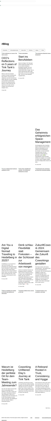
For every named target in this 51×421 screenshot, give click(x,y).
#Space (36, 50)
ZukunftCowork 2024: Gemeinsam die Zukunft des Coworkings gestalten (43, 254)
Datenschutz (4, 420)
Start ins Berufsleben (26, 58)
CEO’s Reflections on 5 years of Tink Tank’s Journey (9, 64)
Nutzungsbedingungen (46, 417)
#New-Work (23, 50)
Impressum (37, 417)
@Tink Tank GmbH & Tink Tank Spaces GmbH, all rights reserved (15, 417)
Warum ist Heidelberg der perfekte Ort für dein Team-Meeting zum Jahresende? (9, 376)
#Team (42, 50)
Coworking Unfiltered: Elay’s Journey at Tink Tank (24, 373)
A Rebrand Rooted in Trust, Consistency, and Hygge (42, 373)
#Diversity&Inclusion (14, 50)
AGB (31, 417)
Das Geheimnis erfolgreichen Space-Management (42, 135)
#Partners (31, 50)
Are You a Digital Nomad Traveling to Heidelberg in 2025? (9, 253)
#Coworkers (5, 50)
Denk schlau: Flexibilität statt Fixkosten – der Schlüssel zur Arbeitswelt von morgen (26, 256)
